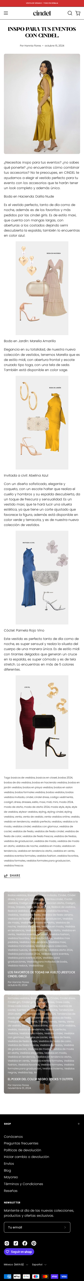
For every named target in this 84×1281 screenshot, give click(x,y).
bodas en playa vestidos (38, 787)
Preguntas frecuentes (21, 1143)
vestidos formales (14, 860)
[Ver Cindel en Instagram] (7, 1243)
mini (55, 802)
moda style (57, 807)
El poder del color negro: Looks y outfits (40, 1079)
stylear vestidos (28, 811)
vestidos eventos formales (20, 855)
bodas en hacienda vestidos (49, 782)
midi (49, 802)
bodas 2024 (65, 777)
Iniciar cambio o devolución (26, 1156)
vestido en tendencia (17, 821)
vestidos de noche (27, 846)
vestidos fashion (46, 855)
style (68, 807)
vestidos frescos (13, 865)
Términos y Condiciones (23, 1184)
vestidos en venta (63, 851)
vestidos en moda (50, 846)
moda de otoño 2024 (37, 807)
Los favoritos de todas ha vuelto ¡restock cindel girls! (41, 974)
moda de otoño (13, 807)
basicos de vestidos (23, 777)
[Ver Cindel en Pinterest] (34, 1243)
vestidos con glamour (45, 826)
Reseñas (11, 1190)
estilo (35, 802)
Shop (7, 1123)
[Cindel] (42, 13)
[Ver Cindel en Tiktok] (16, 1243)
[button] (69, 13)
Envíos (9, 1163)
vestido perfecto (41, 821)
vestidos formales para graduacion (48, 860)
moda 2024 (66, 802)
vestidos (57, 821)
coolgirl (8, 802)
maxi (42, 802)
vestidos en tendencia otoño (35, 851)
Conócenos (13, 1136)
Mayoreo (11, 1177)
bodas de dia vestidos (17, 782)
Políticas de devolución (22, 1150)
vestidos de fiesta (23, 831)
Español (37, 1264)
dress (17, 802)
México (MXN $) (14, 1264)
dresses (26, 802)
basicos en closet (46, 777)
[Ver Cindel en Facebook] (25, 1243)
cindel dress (41, 797)
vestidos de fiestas (65, 836)
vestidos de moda (45, 841)
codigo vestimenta (61, 797)
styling (42, 811)
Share (15, 876)
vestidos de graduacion (18, 841)
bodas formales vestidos (30, 792)
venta (18, 816)
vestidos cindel (22, 826)
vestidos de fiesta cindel (49, 831)
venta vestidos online (57, 816)
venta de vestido (33, 816)
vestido (75, 816)
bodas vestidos (55, 792)
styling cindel (55, 811)
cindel (29, 797)
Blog (7, 1170)
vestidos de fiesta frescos (37, 836)
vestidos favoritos (67, 855)
